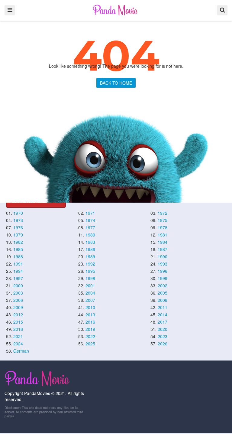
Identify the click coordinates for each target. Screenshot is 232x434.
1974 (90, 220)
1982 (18, 242)
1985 (18, 249)
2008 (162, 300)
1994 (18, 271)
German (21, 351)
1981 (162, 235)
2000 (18, 285)
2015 (18, 322)
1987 (162, 249)
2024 (18, 344)
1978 (162, 227)
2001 (90, 285)
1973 (18, 220)
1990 (162, 256)
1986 (90, 249)
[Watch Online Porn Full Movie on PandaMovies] (116, 10)
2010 (90, 307)
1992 (90, 264)
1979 (18, 235)
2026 (162, 344)
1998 (90, 278)
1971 (90, 213)
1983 (90, 242)
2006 (18, 300)
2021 (18, 336)
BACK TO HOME (116, 83)
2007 (90, 300)
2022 (90, 336)
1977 (90, 227)
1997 (18, 278)
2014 (162, 315)
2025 (90, 344)
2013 (90, 315)
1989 (90, 256)
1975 (162, 220)
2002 (162, 285)
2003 (18, 293)
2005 (162, 293)
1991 (18, 264)
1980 (90, 235)
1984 (162, 242)
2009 (18, 307)
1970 (18, 213)
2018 (18, 329)
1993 (162, 264)
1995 (90, 271)
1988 (18, 256)
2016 (90, 322)
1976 (18, 227)
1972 (162, 213)
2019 (90, 329)
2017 (162, 322)
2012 (18, 315)
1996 (162, 271)
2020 (162, 329)
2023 (162, 336)
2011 (162, 307)
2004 (90, 293)
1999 (162, 278)
